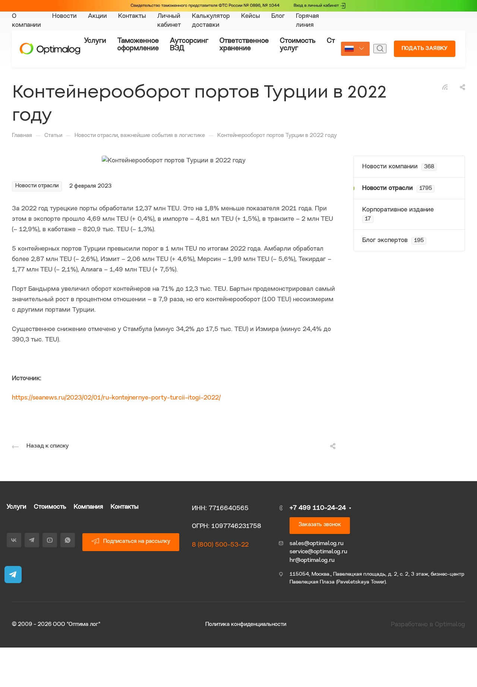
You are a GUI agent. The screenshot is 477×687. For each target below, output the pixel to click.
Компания (88, 507)
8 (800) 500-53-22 (220, 545)
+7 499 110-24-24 (318, 508)
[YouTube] (49, 540)
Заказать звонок (319, 525)
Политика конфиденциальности (245, 624)
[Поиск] (379, 48)
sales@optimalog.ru (317, 544)
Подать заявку (425, 48)
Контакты (125, 507)
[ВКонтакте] (14, 540)
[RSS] (445, 87)
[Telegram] (32, 540)
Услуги (16, 507)
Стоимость (50, 507)
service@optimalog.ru (318, 552)
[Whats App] (67, 540)
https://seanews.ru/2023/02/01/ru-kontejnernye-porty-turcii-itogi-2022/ (116, 398)
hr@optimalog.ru (312, 560)
